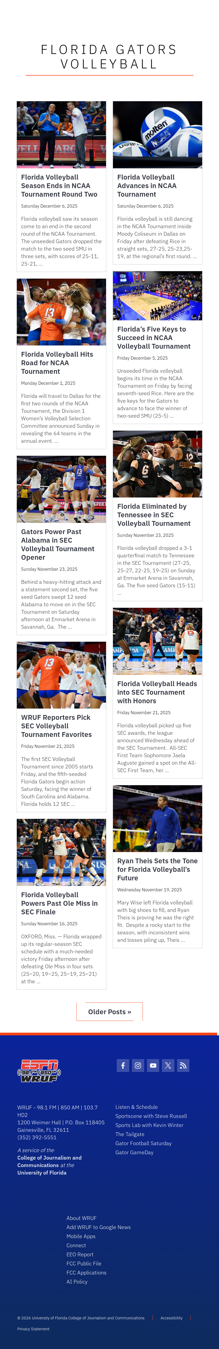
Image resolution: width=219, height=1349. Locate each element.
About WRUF (82, 1218)
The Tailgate (129, 1134)
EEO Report (80, 1254)
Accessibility (171, 1317)
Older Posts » (109, 1011)
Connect (76, 1245)
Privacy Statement (33, 1328)
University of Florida (42, 1172)
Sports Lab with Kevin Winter (149, 1125)
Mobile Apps (81, 1236)
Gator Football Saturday (143, 1143)
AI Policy (77, 1281)
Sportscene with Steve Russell (151, 1115)
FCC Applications (87, 1272)
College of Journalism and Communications (49, 1161)
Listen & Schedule (136, 1106)
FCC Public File (84, 1263)
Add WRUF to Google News (99, 1227)
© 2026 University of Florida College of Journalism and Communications (80, 1317)
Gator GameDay (134, 1152)
